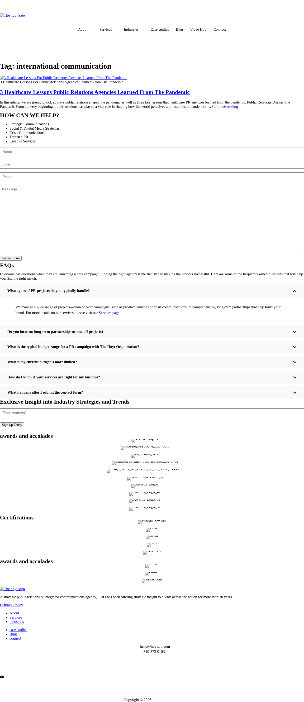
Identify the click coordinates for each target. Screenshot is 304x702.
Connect (220, 29)
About (82, 29)
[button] (3, 351)
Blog (179, 29)
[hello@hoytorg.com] (2, 647)
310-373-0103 (154, 652)
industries (17, 622)
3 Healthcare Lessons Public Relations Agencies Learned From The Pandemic (95, 92)
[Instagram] (152, 7)
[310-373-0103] (2, 652)
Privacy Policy (11, 605)
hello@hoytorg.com (155, 646)
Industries (131, 29)
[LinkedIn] (152, 11)
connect (15, 638)
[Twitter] (152, 672)
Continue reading (225, 106)
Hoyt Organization (166, 700)
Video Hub (198, 29)
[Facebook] (152, 2)
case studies (18, 630)
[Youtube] (152, 676)
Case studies (160, 29)
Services (106, 29)
